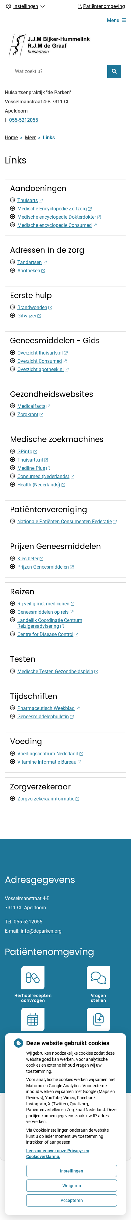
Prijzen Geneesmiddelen (43, 567)
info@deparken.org (41, 931)
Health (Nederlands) (38, 485)
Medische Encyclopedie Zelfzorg (52, 209)
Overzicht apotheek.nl (40, 369)
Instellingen (71, 1170)
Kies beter (27, 559)
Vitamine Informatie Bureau (46, 762)
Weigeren (71, 1185)
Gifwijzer (26, 316)
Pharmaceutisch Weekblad (46, 708)
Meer (30, 137)
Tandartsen (29, 262)
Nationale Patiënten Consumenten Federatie (64, 521)
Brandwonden (32, 307)
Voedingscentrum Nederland (47, 754)
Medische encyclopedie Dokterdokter (56, 217)
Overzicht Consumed (39, 361)
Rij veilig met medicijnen (43, 604)
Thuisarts (27, 200)
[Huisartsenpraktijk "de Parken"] (50, 45)
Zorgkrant (27, 414)
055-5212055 (28, 922)
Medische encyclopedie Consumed (54, 225)
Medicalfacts (31, 406)
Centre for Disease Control (45, 634)
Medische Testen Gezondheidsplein (55, 671)
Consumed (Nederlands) (43, 476)
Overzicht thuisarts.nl (40, 353)
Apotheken (28, 271)
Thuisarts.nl (30, 460)
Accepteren (72, 1200)
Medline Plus (31, 468)
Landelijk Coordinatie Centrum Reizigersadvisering (49, 623)
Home (11, 137)
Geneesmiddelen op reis (43, 612)
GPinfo (24, 452)
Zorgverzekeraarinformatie (45, 799)
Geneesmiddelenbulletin (43, 716)
